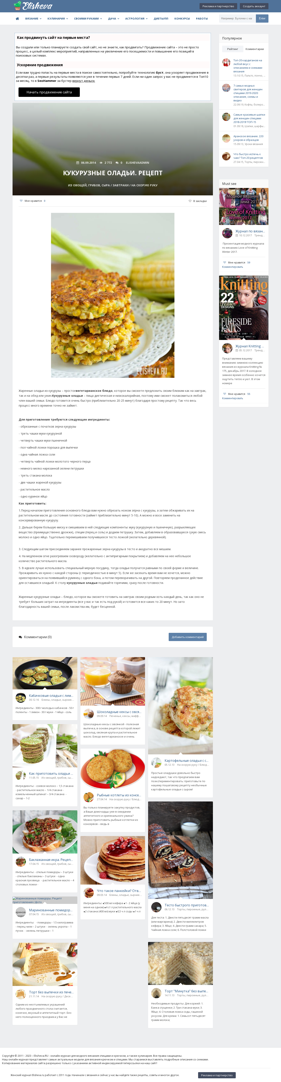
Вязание (31, 18)
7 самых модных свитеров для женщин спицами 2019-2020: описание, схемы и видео (247, 93)
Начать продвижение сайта (49, 92)
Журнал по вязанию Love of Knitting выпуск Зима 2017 (250, 231)
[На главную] (33, 6)
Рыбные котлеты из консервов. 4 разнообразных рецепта (119, 795)
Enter (262, 18)
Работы (202, 18)
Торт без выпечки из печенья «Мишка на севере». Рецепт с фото (51, 992)
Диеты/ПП (161, 18)
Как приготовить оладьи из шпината (51, 773)
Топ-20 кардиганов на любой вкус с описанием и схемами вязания (247, 65)
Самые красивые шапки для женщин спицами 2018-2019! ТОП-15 (249, 118)
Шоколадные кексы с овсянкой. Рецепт (119, 712)
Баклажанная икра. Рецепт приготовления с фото (51, 860)
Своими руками (86, 18)
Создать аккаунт (254, 6)
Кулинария (56, 18)
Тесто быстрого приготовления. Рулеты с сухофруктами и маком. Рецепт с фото (187, 905)
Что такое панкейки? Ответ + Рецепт (119, 891)
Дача (112, 18)
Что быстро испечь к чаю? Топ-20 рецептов (248, 156)
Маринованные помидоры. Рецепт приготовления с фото (51, 910)
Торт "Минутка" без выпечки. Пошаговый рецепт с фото (187, 991)
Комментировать (232, 267)
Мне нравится (35, 201)
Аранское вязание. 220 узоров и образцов (248, 138)
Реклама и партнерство (218, 6)
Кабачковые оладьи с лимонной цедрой (51, 696)
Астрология (134, 18)
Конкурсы (182, 18)
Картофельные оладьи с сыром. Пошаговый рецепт (187, 760)
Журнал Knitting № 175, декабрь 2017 (250, 346)
